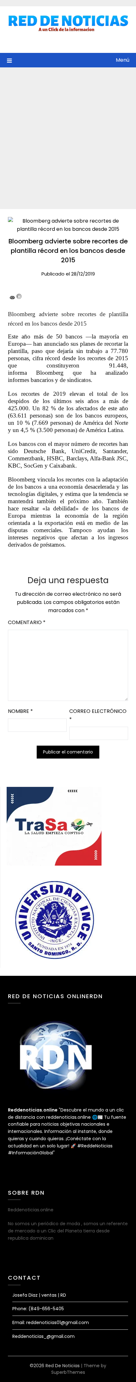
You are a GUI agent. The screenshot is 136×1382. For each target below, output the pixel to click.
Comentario (27, 622)
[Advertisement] (68, 138)
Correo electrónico (98, 715)
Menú (122, 60)
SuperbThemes (68, 1372)
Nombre (20, 711)
